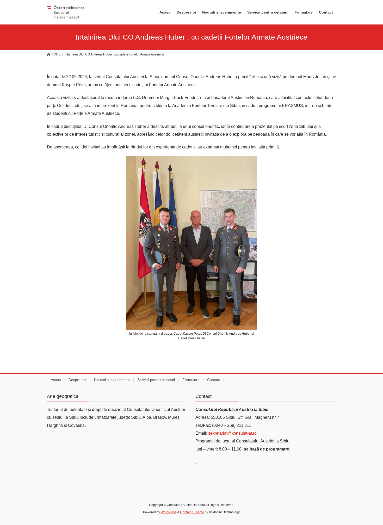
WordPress (168, 512)
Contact (213, 380)
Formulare (191, 380)
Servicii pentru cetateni (156, 380)
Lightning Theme (192, 512)
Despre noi (78, 380)
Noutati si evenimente (112, 380)
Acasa (56, 380)
